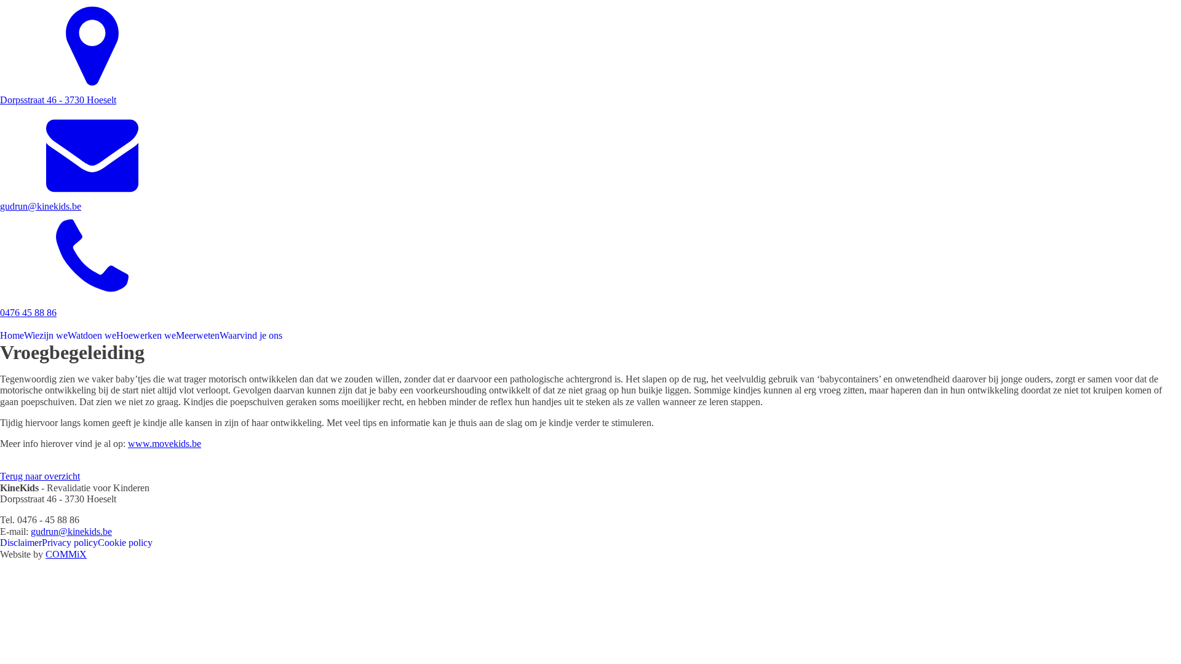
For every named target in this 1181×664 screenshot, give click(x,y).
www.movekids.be (164, 443)
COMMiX (66, 554)
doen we (92, 335)
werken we (146, 335)
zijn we (46, 335)
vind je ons (251, 335)
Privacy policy (70, 542)
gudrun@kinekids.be (71, 531)
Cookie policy (125, 542)
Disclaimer (21, 542)
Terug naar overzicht (40, 476)
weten (198, 335)
